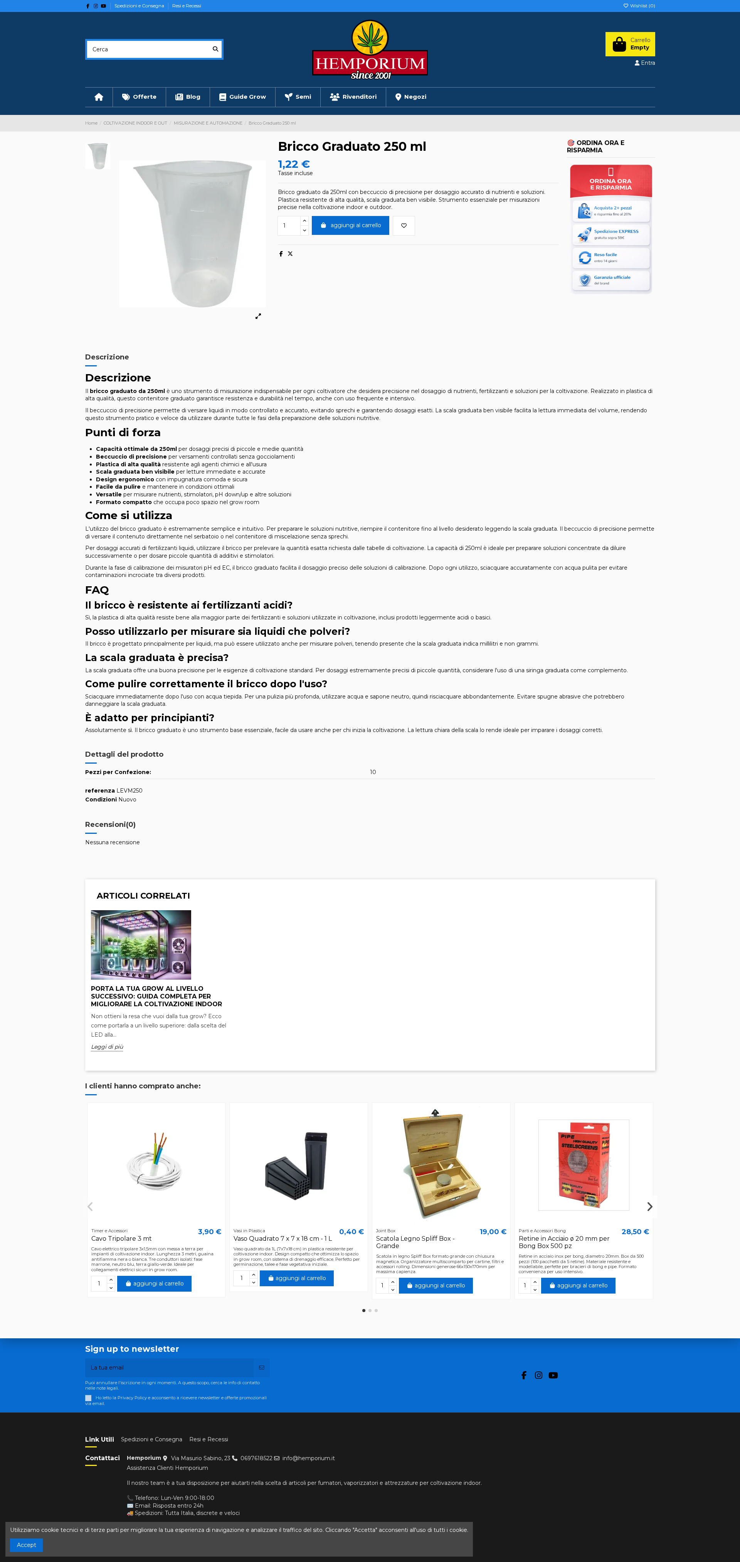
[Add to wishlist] (404, 226)
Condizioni (101, 799)
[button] (363, 1310)
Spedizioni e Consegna (139, 5)
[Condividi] (281, 253)
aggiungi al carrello (356, 225)
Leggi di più (107, 1046)
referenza (100, 790)
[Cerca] (215, 49)
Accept (26, 1545)
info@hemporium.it (309, 1458)
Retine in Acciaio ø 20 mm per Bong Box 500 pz (564, 1242)
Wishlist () (642, 5)
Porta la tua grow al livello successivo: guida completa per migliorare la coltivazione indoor (156, 996)
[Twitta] (290, 253)
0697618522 (256, 1458)
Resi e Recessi (186, 5)
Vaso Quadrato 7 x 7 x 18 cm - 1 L (283, 1238)
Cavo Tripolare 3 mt (121, 1238)
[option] (161, 986)
